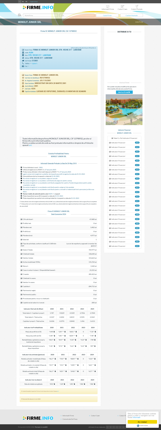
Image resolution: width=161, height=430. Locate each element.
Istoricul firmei (123, 92)
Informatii (136, 417)
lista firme (139, 22)
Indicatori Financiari (125, 143)
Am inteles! (142, 421)
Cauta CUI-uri (34, 1)
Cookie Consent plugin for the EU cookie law (142, 425)
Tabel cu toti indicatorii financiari (125, 138)
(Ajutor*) (34, 63)
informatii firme (108, 9)
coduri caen (122, 9)
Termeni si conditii (41, 427)
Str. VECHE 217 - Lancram (39, 55)
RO (20, 1)
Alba (31, 52)
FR (26, 1)
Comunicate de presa (70, 419)
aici (30, 145)
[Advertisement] (59, 41)
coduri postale (136, 9)
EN (23, 1)
